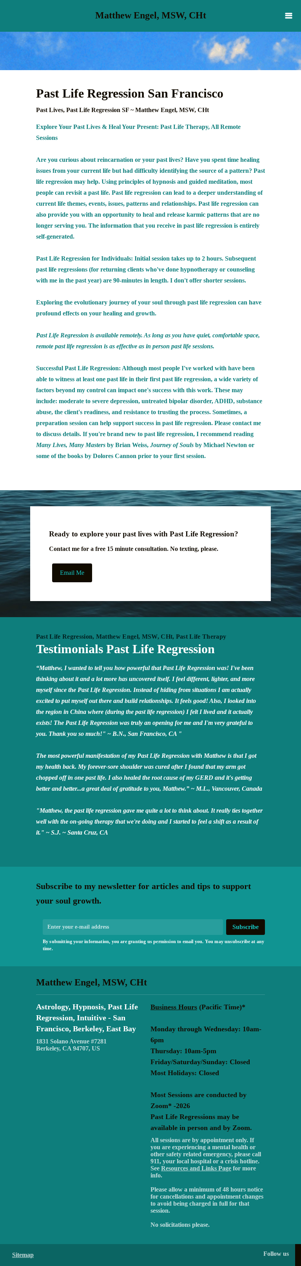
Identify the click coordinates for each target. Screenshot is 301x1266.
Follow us (276, 1253)
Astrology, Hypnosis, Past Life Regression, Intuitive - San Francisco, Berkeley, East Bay (87, 1017)
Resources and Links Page (196, 1168)
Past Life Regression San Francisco (129, 99)
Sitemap (23, 1255)
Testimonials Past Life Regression (125, 649)
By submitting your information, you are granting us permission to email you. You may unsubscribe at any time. (154, 945)
